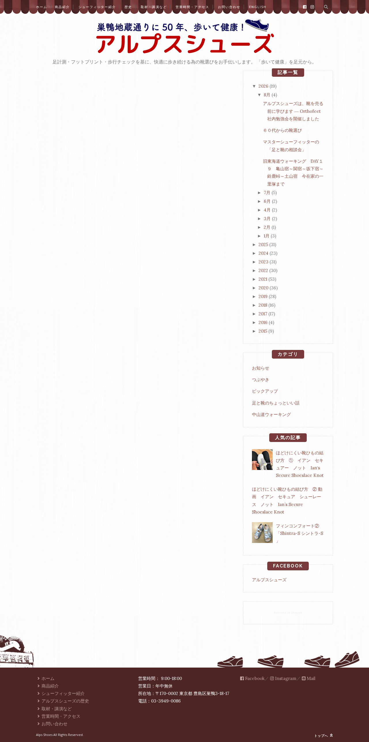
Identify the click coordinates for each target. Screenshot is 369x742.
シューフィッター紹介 (97, 7)
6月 (267, 201)
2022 (263, 270)
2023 (263, 262)
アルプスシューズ (269, 579)
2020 (263, 288)
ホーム (41, 7)
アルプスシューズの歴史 (65, 701)
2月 (267, 227)
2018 (263, 305)
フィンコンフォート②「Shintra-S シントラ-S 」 (299, 533)
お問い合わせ (229, 7)
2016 (263, 322)
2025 (263, 244)
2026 (263, 86)
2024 (263, 253)
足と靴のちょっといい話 (276, 403)
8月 (267, 95)
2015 (263, 331)
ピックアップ (265, 391)
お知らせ (260, 368)
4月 (267, 210)
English (257, 7)
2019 (263, 296)
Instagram (285, 678)
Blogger (296, 612)
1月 (267, 236)
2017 (263, 313)
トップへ (321, 735)
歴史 (128, 7)
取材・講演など (154, 7)
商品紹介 (62, 7)
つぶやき (260, 379)
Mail (310, 678)
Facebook (254, 678)
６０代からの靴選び (282, 130)
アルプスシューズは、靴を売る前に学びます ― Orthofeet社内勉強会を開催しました (293, 111)
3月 (267, 218)
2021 (263, 279)
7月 (267, 192)
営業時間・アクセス (192, 7)
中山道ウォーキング (271, 414)
